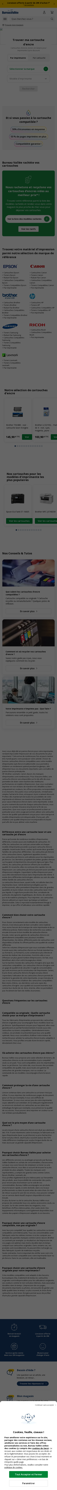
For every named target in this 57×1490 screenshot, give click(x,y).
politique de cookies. (13, 1467)
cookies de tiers (40, 1448)
